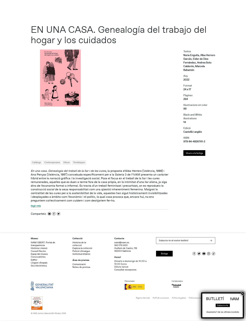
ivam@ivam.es (121, 242)
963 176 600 (121, 245)
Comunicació (79, 264)
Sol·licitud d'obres (81, 254)
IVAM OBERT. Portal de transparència (43, 244)
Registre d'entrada (143, 298)
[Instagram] (208, 253)
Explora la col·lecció (82, 248)
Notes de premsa (81, 267)
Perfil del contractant (161, 298)
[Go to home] (38, 285)
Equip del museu (39, 254)
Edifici (34, 259)
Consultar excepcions (125, 269)
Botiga (164, 253)
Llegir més (36, 206)
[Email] (49, 214)
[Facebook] (54, 214)
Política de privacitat (197, 298)
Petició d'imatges (81, 251)
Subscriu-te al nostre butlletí (173, 240)
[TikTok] (213, 253)
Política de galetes (179, 298)
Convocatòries (38, 256)
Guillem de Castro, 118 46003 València (125, 249)
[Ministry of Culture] (146, 287)
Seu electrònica (39, 265)
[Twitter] (58, 214)
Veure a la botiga (194, 153)
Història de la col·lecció (79, 244)
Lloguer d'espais (39, 262)
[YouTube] (204, 253)
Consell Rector (38, 251)
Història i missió (39, 248)
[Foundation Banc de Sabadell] (176, 286)
